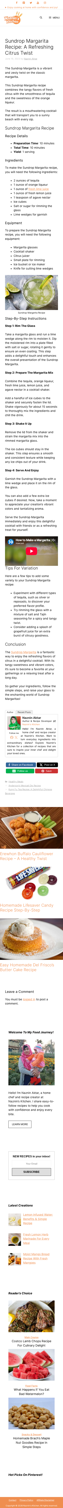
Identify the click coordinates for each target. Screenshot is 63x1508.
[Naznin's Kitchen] (13, 17)
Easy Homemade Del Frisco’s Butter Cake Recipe (27, 967)
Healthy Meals (16, 781)
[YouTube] (38, 3)
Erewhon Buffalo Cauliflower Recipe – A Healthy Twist (26, 856)
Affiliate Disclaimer (45, 1500)
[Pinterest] (24, 3)
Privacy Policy (26, 1500)
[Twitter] (31, 3)
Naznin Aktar (31, 718)
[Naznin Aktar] (14, 728)
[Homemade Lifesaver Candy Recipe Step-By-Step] (31, 898)
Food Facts (31, 1385)
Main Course (31, 1337)
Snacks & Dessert (31, 1434)
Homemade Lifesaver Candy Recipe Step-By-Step (26, 907)
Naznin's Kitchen (31, 724)
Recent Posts (24, 712)
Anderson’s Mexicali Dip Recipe (25, 785)
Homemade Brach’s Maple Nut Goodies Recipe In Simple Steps (31, 1442)
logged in (29, 999)
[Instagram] (45, 3)
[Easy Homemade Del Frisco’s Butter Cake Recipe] (31, 957)
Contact (12, 1500)
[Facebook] (17, 3)
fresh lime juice (38, 189)
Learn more (20, 1124)
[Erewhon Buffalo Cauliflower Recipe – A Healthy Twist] (31, 846)
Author (10, 712)
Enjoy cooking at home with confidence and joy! (32, 7)
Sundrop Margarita (23, 652)
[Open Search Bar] (41, 17)
